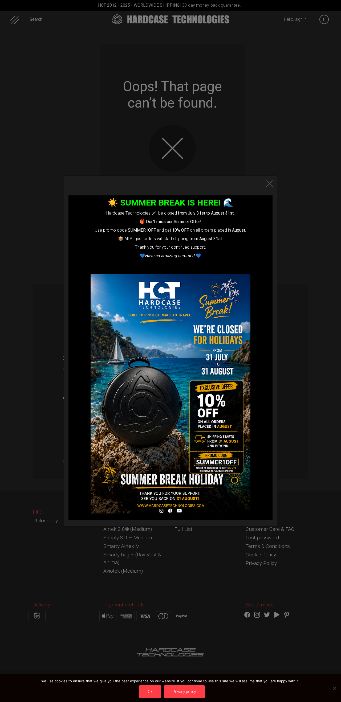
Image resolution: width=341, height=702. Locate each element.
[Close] (269, 183)
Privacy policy (184, 691)
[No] (334, 688)
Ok (150, 691)
